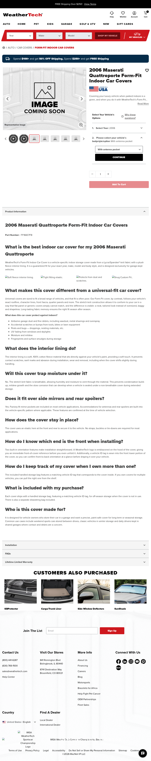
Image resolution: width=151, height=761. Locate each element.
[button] (123, 14)
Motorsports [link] (84, 682)
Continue (119, 157)
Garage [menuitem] (66, 24)
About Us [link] (82, 660)
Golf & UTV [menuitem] (87, 24)
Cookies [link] (135, 750)
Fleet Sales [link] (83, 705)
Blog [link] (80, 677)
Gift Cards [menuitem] (125, 24)
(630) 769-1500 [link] (10, 665)
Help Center (8, 677)
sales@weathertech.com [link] (14, 671)
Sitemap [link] (123, 750)
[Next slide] (83, 138)
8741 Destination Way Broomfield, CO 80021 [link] (51, 671)
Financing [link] (83, 665)
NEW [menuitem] (106, 24)
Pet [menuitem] (36, 24)
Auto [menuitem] (6, 24)
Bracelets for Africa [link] (87, 688)
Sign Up (112, 630)
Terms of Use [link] (15, 750)
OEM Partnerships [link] (87, 699)
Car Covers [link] (24, 48)
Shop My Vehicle (107, 35)
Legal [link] (46, 750)
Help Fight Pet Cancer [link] (89, 693)
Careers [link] (82, 671)
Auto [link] (11, 48)
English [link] (27, 722)
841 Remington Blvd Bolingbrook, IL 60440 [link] (51, 661)
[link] (3, 47)
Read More (143, 103)
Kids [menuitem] (50, 24)
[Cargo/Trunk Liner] (57, 591)
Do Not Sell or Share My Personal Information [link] (92, 750)
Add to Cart (119, 184)
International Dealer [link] (50, 724)
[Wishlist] (147, 70)
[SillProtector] (20, 591)
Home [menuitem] (22, 24)
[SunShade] (130, 591)
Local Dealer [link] (46, 720)
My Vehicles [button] (136, 37)
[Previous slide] (5, 138)
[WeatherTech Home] (22, 14)
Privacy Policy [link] (32, 750)
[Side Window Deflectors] (94, 591)
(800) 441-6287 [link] (10, 660)
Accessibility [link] (58, 750)
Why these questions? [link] (130, 116)
